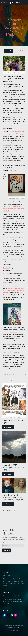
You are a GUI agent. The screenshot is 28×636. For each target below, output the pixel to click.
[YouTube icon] (14, 630)
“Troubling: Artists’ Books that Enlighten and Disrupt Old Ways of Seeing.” (14, 209)
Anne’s (5, 131)
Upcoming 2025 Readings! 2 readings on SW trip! (13, 467)
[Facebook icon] (10, 630)
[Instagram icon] (18, 630)
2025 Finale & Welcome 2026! (13, 421)
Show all (22, 50)
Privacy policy (17, 627)
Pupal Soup (6, 273)
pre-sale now (13, 332)
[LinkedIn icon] (16, 630)
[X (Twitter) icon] (11, 630)
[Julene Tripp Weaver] (11, 2)
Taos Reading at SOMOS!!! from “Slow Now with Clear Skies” (13, 497)
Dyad (4, 282)
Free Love (6, 268)
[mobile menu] (26, 2)
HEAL (21, 292)
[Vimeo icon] (13, 630)
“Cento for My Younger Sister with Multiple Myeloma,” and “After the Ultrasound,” (14, 290)
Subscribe (7, 550)
